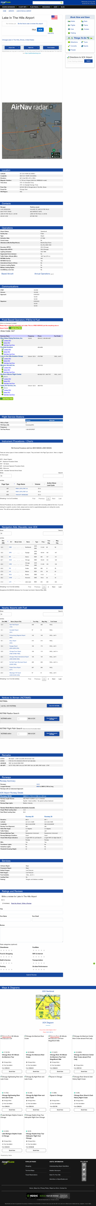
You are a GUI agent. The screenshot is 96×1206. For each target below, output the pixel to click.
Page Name (21, 484)
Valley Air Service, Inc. (8, 385)
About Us (36, 1188)
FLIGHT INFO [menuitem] (22, 7)
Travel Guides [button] (51, 47)
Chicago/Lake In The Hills (10, 40)
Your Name (3, 916)
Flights (72, 25)
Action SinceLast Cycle (51, 484)
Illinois (22, 40)
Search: (60, 473)
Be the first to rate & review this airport (30, 23)
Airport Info (12, 47)
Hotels (72, 21)
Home (4, 11)
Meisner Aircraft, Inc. (7, 365)
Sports (85, 46)
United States (29, 40)
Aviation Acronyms (55, 1170)
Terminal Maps (30, 1170)
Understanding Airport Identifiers (59, 1166)
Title (1, 909)
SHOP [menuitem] (55, 7)
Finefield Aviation (6, 347)
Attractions (74, 42)
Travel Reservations (31, 1175)
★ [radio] (1, 950)
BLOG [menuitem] (62, 7)
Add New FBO (16, 328)
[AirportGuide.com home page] (5, 2)
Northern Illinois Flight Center (10, 374)
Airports (11, 11)
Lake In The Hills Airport (23, 11)
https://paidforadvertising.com (33, 53)
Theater (73, 50)
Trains (85, 25)
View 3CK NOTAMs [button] (54, 706)
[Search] (61, 3)
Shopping (28, 1166)
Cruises (86, 29)
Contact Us (63, 1188)
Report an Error (54, 1188)
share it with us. (49, 1032)
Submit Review (31, 975)
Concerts (73, 46)
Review (2, 925)
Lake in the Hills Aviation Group (11, 356)
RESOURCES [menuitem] (46, 7)
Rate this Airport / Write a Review (21, 903)
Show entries (2, 476)
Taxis (85, 21)
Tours (85, 42)
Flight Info (30, 47)
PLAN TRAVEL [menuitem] (34, 7)
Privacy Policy (44, 1188)
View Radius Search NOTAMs (51, 718)
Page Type (5, 484)
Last (60, 587)
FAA (34, 29)
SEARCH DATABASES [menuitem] (8, 7)
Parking (73, 33)
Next (53, 587)
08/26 (38, 784)
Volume (37, 484)
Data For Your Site (55, 1175)
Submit (88, 61)
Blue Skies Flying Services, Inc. (11, 338)
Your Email (35, 916)
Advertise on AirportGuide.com (59, 1179)
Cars (72, 29)
